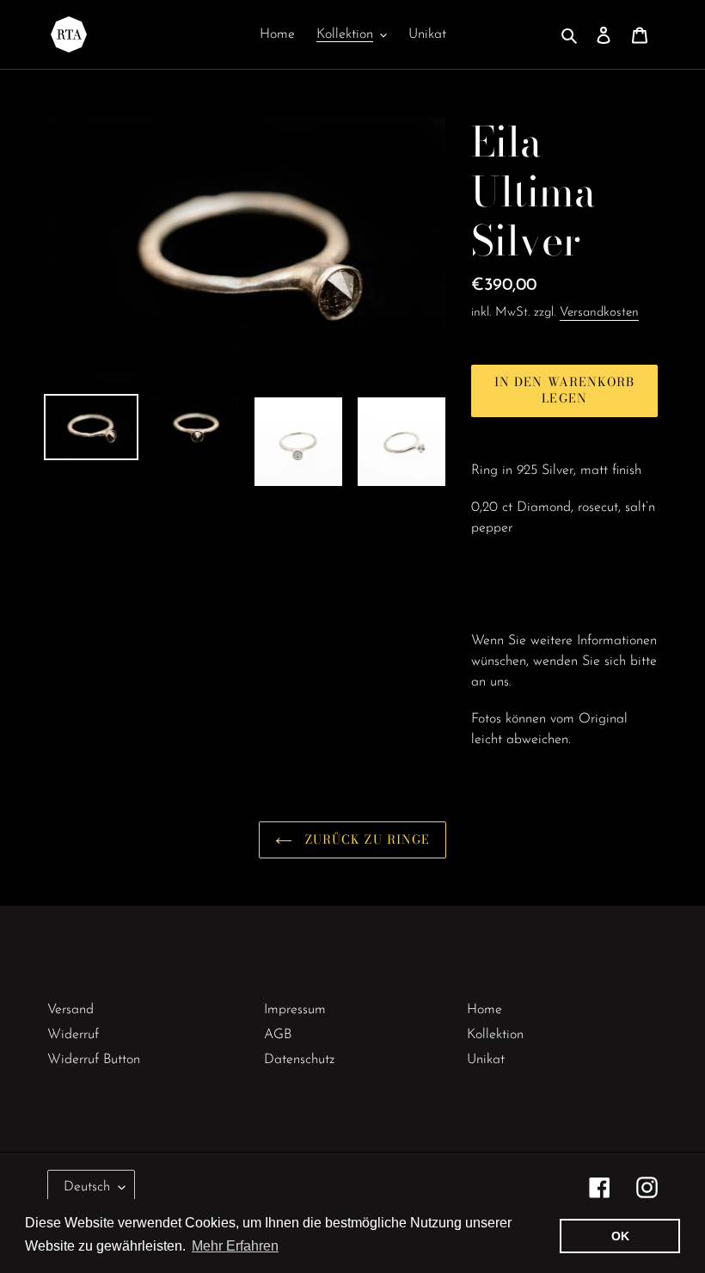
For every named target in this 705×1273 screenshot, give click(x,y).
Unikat (486, 1060)
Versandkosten (599, 312)
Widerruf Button (93, 1060)
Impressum (295, 1010)
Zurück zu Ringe (366, 839)
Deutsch (87, 1187)
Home (484, 1010)
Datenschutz (299, 1060)
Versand (70, 1010)
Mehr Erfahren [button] (235, 1246)
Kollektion (495, 1035)
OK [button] (620, 1236)
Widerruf (73, 1035)
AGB (277, 1035)
